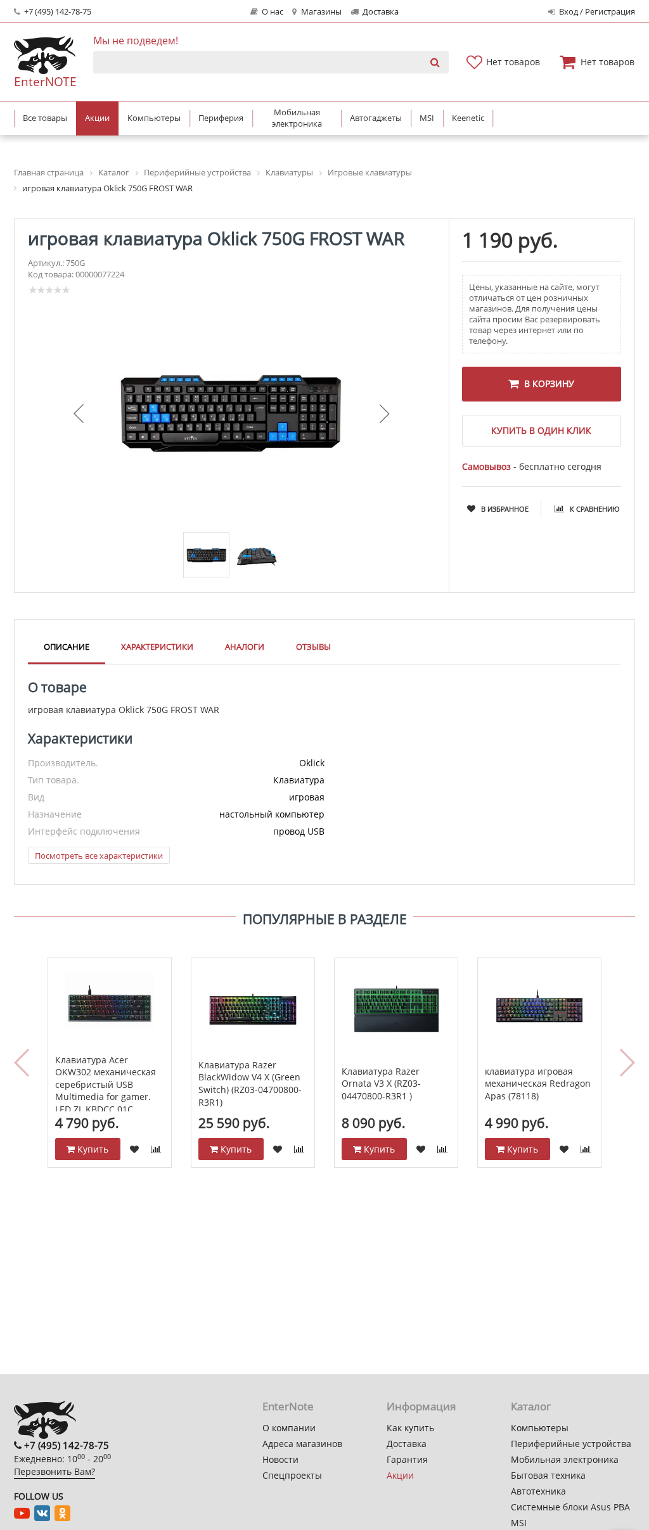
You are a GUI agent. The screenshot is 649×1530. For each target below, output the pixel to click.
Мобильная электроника (565, 1459)
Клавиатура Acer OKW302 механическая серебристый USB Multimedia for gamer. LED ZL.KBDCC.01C (105, 1084)
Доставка (380, 11)
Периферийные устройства (571, 1444)
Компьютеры (540, 1428)
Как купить (410, 1428)
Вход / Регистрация (596, 11)
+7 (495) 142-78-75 (56, 11)
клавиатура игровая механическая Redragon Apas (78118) (538, 1083)
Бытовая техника (548, 1475)
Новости (280, 1459)
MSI (519, 1523)
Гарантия (407, 1459)
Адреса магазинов (302, 1444)
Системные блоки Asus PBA (570, 1507)
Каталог (531, 1406)
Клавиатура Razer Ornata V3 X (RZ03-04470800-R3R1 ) (381, 1083)
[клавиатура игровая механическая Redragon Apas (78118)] (539, 1009)
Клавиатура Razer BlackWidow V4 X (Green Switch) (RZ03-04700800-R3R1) (250, 1083)
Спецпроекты (292, 1475)
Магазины (320, 11)
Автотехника (538, 1491)
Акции (400, 1475)
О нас (271, 11)
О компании (289, 1428)
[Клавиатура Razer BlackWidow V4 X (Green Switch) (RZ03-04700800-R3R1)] (253, 1009)
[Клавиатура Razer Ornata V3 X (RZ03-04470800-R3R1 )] (396, 1009)
